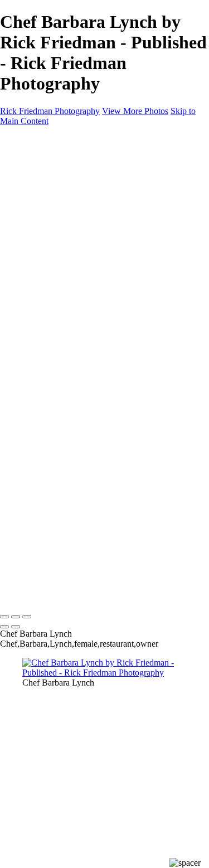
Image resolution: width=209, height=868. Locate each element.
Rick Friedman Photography (50, 111)
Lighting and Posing (80, 299)
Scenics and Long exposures (95, 229)
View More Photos (135, 111)
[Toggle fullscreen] (15, 616)
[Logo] (54, 140)
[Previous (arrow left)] (4, 626)
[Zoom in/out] (26, 616)
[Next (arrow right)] (15, 626)
